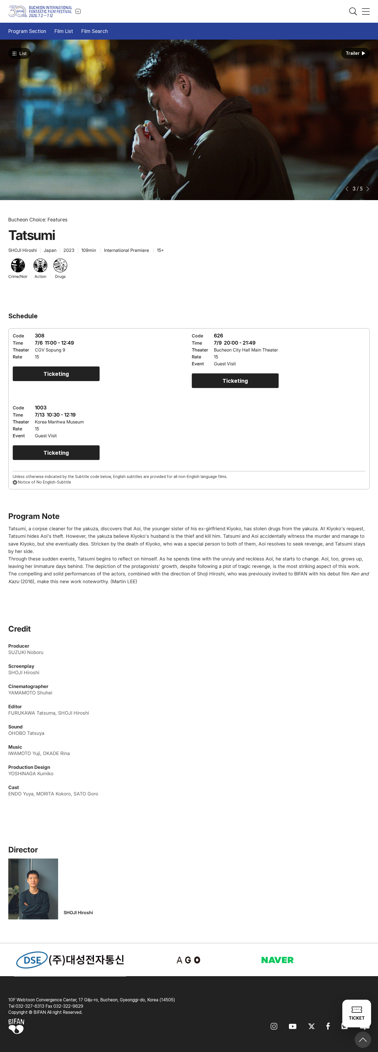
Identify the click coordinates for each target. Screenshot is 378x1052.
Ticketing (56, 374)
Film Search (94, 31)
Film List (64, 31)
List (23, 53)
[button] (347, 189)
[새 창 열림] (188, 960)
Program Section (27, 31)
